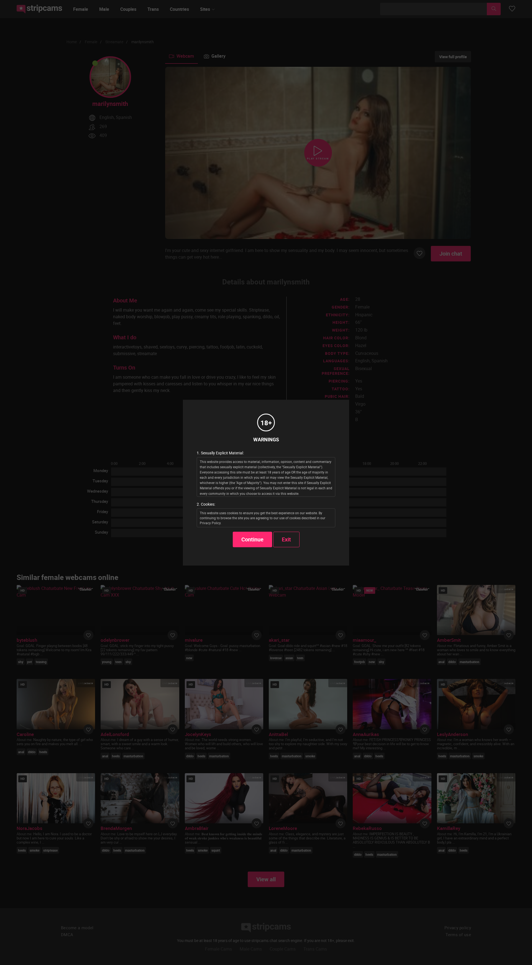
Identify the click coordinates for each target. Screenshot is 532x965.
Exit (286, 539)
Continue (252, 539)
